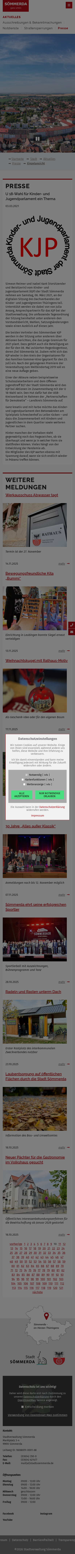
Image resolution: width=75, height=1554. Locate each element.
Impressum (37, 815)
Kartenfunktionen (35, 779)
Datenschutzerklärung (52, 806)
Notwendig (35, 774)
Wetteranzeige (35, 784)
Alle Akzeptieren (21, 795)
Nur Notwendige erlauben (49, 795)
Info (46, 775)
